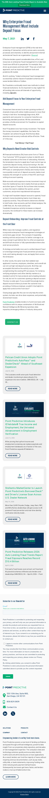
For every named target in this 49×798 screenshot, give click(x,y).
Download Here (24, 5)
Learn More (11, 777)
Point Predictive (9, 302)
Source (34, 55)
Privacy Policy (24, 794)
